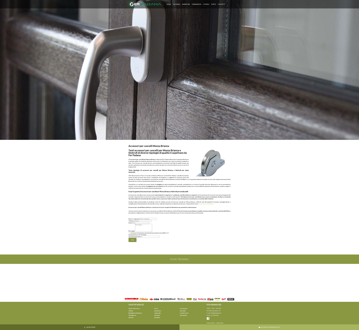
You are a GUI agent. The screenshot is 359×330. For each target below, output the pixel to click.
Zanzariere (157, 311)
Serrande (183, 311)
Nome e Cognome (133, 219)
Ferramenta (196, 4)
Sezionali (157, 315)
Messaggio (131, 231)
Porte (213, 4)
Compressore (184, 313)
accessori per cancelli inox (205, 204)
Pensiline (157, 317)
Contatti (221, 4)
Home (169, 4)
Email (129, 223)
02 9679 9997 (90, 327)
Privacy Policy (211, 323)
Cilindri (130, 311)
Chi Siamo (176, 4)
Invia (132, 240)
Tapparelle (157, 313)
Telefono (131, 221)
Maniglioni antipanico (135, 313)
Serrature (186, 4)
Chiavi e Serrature (134, 308)
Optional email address (135, 236)
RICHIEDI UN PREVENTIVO (270, 327)
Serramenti (183, 315)
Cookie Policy (219, 323)
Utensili (206, 4)
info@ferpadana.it (216, 313)
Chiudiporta (132, 315)
